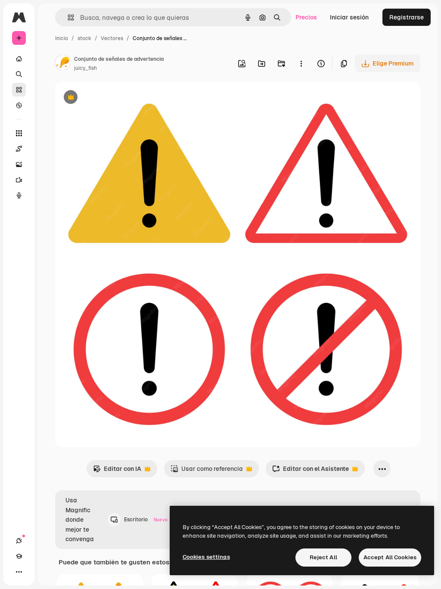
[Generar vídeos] (19, 180)
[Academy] (19, 556)
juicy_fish (85, 68)
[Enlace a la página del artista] (63, 64)
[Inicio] (19, 59)
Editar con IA (117, 471)
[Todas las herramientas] (19, 133)
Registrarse (406, 17)
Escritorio (146, 519)
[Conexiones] (19, 541)
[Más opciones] (301, 63)
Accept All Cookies (389, 557)
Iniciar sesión (349, 17)
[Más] (19, 572)
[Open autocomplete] (67, 17)
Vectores (112, 38)
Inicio (61, 38)
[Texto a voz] (19, 195)
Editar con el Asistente (310, 471)
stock (84, 38)
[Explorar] (19, 105)
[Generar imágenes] (19, 164)
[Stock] (19, 90)
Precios (306, 17)
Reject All (323, 557)
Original (110, 98)
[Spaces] (19, 149)
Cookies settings (206, 557)
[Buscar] (19, 74)
